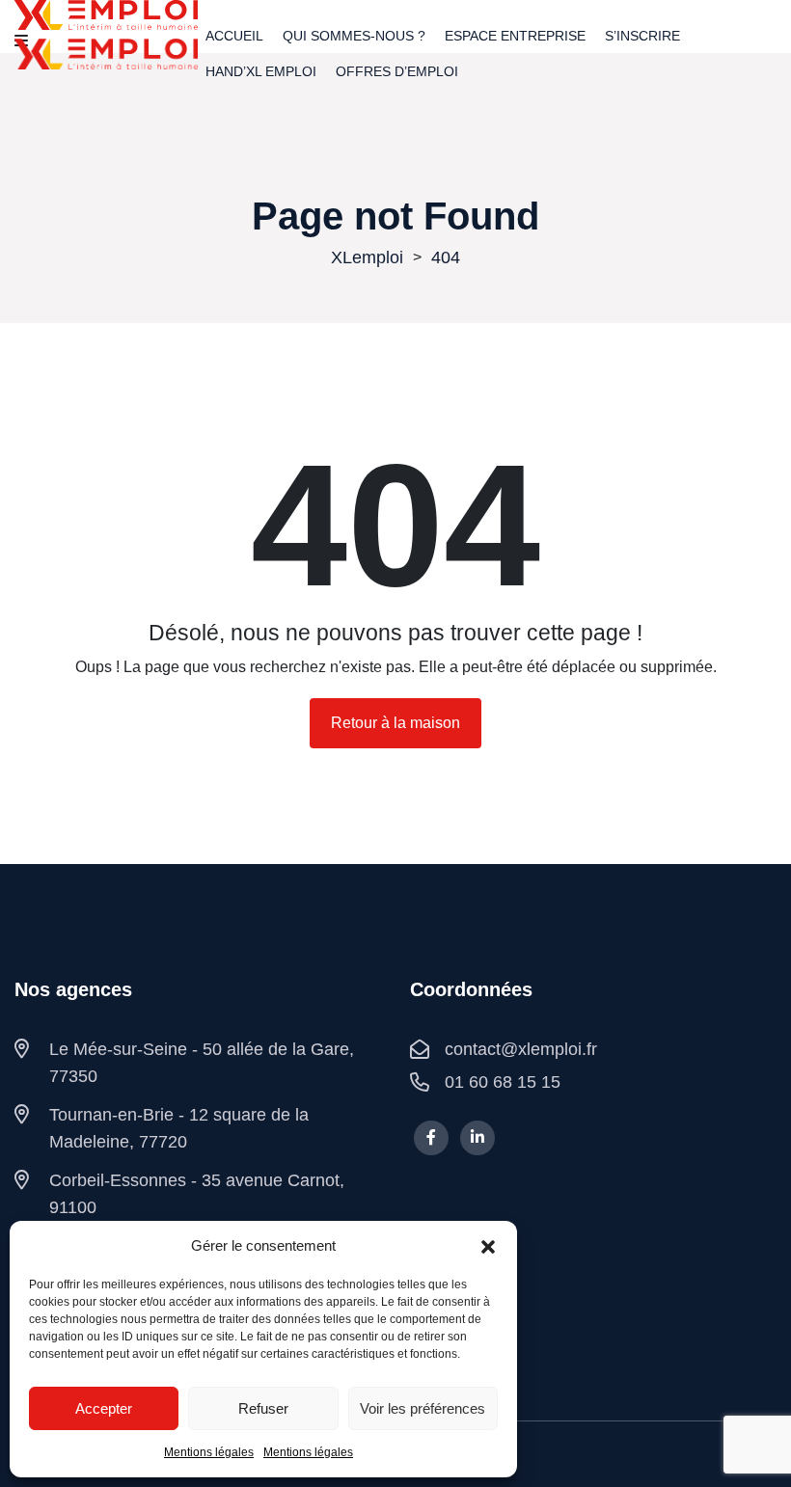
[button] (488, 1246)
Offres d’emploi (397, 71)
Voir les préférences (422, 1408)
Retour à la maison (395, 723)
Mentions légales (209, 1452)
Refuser (263, 1408)
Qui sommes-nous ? (354, 35)
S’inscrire (642, 35)
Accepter (103, 1408)
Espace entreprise (515, 35)
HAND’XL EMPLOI (260, 71)
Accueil (234, 35)
